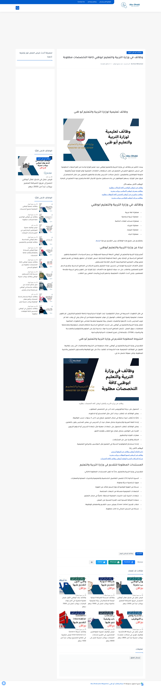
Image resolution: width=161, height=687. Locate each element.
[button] (128, 562)
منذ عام (48, 177)
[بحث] (17, 8)
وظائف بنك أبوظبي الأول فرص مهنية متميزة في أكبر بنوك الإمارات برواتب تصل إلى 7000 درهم (74, 602)
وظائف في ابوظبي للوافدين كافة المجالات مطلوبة (28, 218)
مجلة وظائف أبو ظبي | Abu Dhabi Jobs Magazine (107, 684)
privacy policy (92, 2)
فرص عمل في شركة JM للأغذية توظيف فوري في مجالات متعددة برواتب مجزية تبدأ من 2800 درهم (130, 635)
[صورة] (45, 207)
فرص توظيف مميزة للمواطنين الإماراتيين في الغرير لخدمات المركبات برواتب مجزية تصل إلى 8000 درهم (28, 231)
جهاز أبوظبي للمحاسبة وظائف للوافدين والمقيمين (28, 241)
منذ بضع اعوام (32, 204)
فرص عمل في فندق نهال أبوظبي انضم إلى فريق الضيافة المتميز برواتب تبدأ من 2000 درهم (130, 601)
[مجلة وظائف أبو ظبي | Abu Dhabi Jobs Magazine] (130, 6)
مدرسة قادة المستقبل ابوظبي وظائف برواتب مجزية (27, 275)
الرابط (98, 241)
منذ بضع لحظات (136, 595)
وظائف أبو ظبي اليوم (134, 52)
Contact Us (81, 2)
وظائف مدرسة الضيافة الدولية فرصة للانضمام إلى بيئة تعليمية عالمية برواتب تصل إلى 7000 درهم (101, 601)
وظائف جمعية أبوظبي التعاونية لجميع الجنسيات (28, 208)
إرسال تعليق (135, 658)
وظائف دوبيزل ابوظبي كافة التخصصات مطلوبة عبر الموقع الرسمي (28, 264)
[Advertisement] (80, 30)
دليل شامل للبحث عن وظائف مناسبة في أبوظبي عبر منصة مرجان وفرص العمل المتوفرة (28, 288)
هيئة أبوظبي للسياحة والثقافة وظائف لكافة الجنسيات (30, 253)
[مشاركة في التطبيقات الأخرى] (92, 562)
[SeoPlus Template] (142, 684)
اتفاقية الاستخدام (105, 2)
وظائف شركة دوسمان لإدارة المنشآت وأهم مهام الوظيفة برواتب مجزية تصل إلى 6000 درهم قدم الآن (27, 300)
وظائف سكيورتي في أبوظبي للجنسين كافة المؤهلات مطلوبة (28, 311)
